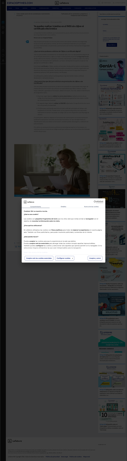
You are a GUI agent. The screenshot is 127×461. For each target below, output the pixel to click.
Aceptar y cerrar (95, 258)
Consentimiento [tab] (35, 206)
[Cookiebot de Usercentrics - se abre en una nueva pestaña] (95, 202)
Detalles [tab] (63, 206)
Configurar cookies (63, 258)
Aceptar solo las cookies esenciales (39, 258)
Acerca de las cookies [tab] (91, 206)
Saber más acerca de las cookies (36, 252)
